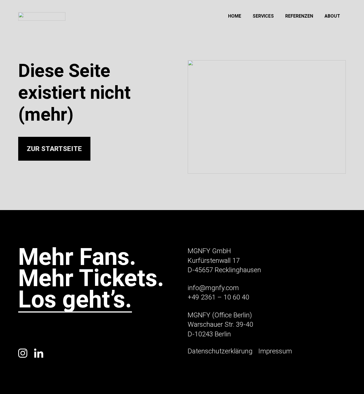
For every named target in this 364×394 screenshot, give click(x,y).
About (332, 16)
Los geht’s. (75, 301)
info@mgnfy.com (213, 288)
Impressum (275, 351)
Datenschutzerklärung (220, 351)
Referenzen (299, 16)
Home (234, 16)
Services (263, 16)
